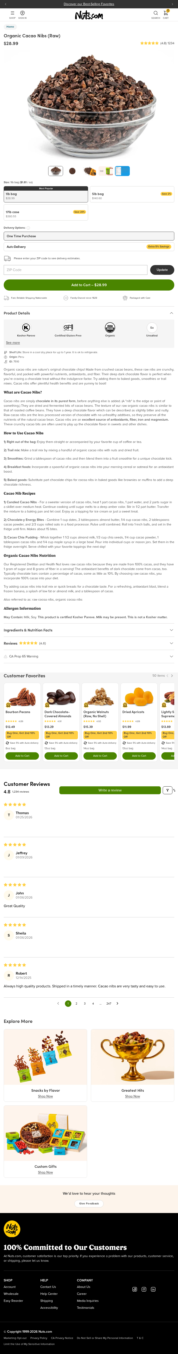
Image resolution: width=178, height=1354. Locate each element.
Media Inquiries (88, 1301)
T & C (140, 1338)
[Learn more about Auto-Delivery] (28, 228)
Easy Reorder (13, 1301)
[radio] (46, 194)
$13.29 (49, 727)
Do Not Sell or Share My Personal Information (105, 1338)
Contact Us (48, 1287)
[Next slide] (172, 4)
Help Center (49, 1294)
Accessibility (49, 1307)
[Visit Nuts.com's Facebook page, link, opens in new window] (134, 1289)
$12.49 (10, 727)
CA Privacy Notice (62, 1338)
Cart (166, 14)
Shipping (46, 1301)
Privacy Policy (38, 1338)
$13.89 (166, 727)
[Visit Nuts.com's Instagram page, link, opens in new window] (144, 1289)
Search (155, 17)
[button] (149, 43)
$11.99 (126, 727)
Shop (12, 17)
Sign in (22, 17)
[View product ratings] (22, 721)
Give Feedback (89, 1203)
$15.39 (88, 727)
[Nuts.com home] (89, 14)
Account (10, 1287)
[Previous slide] (5, 4)
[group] (55, 171)
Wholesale (11, 1294)
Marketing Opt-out (15, 1338)
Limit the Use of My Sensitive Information (29, 1344)
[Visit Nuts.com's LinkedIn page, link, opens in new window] (153, 1289)
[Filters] (167, 790)
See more (13, 342)
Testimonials (85, 1307)
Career (82, 1294)
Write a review (110, 790)
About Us (83, 1287)
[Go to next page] (118, 1003)
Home (10, 27)
